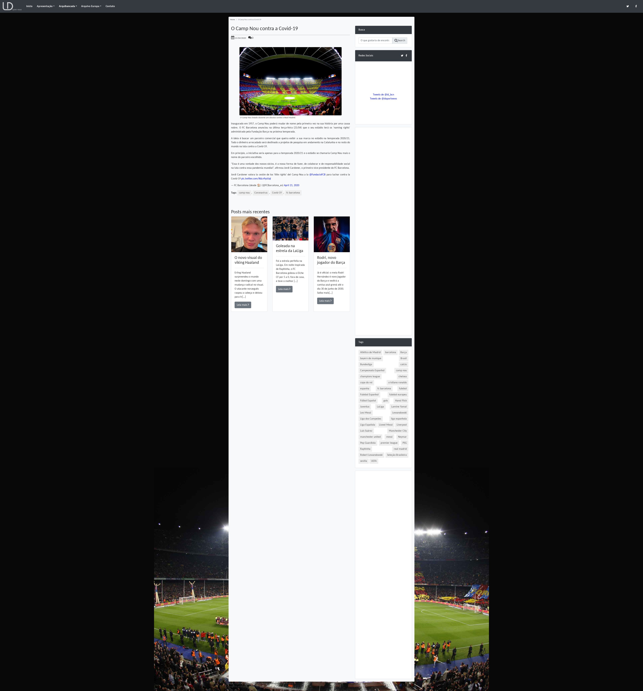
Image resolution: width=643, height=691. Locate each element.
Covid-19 (277, 192)
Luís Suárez (366, 431)
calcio (403, 364)
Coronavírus (260, 192)
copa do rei (366, 382)
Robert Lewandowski (371, 455)
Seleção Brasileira (397, 455)
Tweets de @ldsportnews (383, 98)
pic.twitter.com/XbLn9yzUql (256, 178)
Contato (110, 6)
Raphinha (365, 449)
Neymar (402, 437)
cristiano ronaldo (397, 382)
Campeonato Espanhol (372, 370)
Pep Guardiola (368, 443)
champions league (370, 376)
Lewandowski (399, 412)
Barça (403, 352)
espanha (364, 388)
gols (385, 400)
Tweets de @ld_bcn (383, 94)
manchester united (370, 437)
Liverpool (402, 425)
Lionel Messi (386, 425)
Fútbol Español (368, 400)
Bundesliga (366, 364)
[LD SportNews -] (12, 6)
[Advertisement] (290, 359)
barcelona (390, 352)
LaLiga (380, 406)
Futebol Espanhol (369, 394)
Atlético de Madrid (370, 352)
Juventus (364, 406)
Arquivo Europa (90, 6)
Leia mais (242, 305)
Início (29, 6)
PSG (405, 443)
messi (389, 437)
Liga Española (367, 425)
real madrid (400, 449)
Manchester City (398, 431)
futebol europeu (398, 394)
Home (232, 20)
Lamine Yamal (399, 406)
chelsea (403, 376)
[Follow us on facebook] (636, 6)
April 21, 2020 (291, 185)
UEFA (374, 461)
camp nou (244, 192)
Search (401, 40)
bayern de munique (370, 358)
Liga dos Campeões (370, 419)
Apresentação (45, 6)
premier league (389, 443)
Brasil (404, 358)
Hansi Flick (401, 400)
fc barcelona (293, 192)
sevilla (363, 461)
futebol (403, 388)
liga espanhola (399, 419)
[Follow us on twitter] (628, 6)
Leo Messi (365, 412)
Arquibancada (67, 6)
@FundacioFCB (317, 174)
